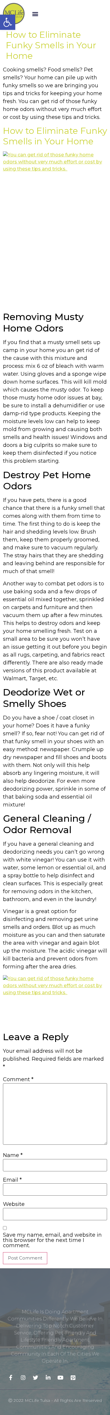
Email (12, 1179)
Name (13, 1155)
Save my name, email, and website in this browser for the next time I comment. (52, 1240)
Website (14, 1204)
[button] (35, 13)
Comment (18, 1079)
